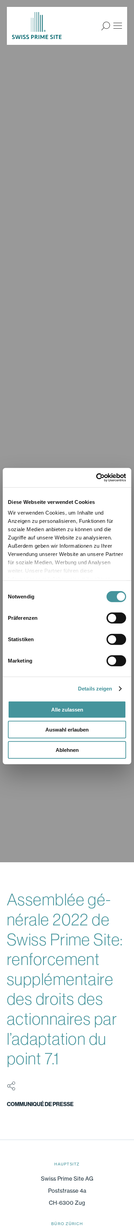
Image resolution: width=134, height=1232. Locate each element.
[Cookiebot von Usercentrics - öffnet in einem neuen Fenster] (96, 477)
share (11, 1086)
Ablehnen (67, 750)
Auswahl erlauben (67, 730)
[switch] (116, 617)
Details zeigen (95, 689)
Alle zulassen (67, 709)
